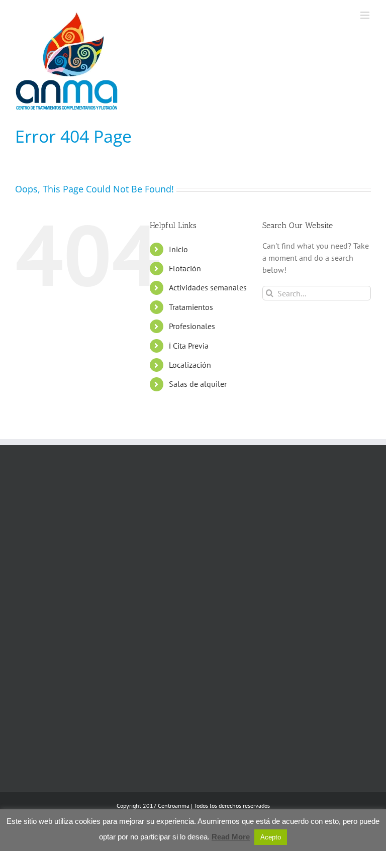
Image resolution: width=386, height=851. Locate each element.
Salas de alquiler (198, 384)
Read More (231, 836)
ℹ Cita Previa (189, 346)
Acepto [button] (270, 837)
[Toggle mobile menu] (365, 15)
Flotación (185, 268)
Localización (190, 365)
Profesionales (192, 326)
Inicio (178, 249)
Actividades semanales (208, 287)
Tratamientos (191, 307)
